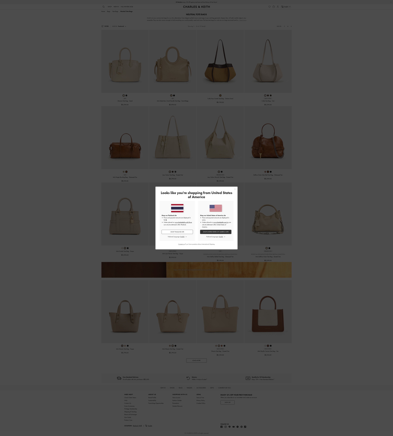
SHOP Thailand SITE (177, 232)
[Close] (235, 189)
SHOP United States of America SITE (216, 232)
